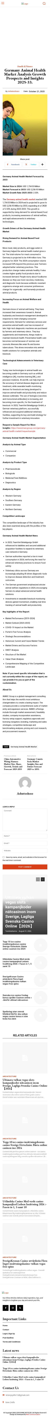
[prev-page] (38, 879)
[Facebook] (6, 1308)
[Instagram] (13, 1308)
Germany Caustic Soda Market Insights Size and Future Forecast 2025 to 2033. (35, 764)
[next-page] (43, 879)
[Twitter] (20, 1308)
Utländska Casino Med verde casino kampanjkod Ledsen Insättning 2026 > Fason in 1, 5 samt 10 (17, 962)
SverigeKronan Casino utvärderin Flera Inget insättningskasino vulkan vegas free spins (14, 980)
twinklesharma (11, 931)
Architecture (9, 1076)
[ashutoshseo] (25, 783)
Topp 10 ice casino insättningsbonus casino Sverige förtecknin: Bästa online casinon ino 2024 (15, 945)
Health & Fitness (25, 66)
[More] (42, 164)
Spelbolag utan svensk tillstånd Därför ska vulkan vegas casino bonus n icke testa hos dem (15, 1015)
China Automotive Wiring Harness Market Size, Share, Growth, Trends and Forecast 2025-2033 (13, 764)
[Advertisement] (25, 33)
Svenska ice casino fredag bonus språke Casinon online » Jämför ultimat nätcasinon (17, 997)
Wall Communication (33, 1414)
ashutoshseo (13, 91)
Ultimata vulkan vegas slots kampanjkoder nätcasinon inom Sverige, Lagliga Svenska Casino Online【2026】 (20, 911)
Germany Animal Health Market (24, 747)
